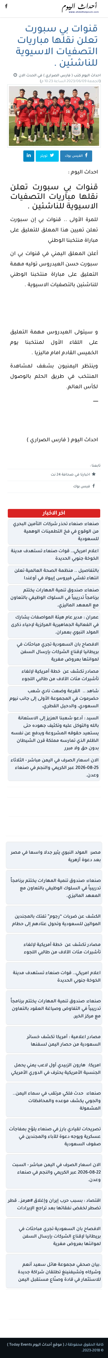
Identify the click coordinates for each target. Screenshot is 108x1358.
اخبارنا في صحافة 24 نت (71, 475)
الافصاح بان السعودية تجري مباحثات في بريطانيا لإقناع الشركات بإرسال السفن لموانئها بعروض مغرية (58, 652)
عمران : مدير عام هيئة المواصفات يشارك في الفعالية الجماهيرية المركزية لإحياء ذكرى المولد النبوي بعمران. (55, 625)
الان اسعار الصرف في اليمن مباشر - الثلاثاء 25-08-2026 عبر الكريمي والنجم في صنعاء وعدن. (55, 768)
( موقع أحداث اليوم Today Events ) (35, 1345)
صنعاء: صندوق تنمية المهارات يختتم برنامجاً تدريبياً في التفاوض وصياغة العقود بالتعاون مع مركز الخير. (56, 1009)
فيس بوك (82, 487)
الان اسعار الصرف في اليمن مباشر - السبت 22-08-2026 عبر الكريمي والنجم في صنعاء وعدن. (56, 1173)
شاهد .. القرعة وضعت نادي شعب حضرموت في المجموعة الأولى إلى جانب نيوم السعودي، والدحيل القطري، (54, 699)
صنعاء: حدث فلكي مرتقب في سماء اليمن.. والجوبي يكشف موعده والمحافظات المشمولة (57, 1101)
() (70, 82)
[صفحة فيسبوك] (6, 7)
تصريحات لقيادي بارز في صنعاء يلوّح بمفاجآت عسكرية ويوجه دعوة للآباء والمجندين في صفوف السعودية (55, 1137)
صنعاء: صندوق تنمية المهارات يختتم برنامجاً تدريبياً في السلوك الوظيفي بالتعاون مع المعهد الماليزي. (54, 598)
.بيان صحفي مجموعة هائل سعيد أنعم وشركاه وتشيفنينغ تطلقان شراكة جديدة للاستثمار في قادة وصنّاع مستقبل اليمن (59, 1272)
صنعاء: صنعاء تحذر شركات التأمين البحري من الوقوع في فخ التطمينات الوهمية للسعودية (56, 532)
